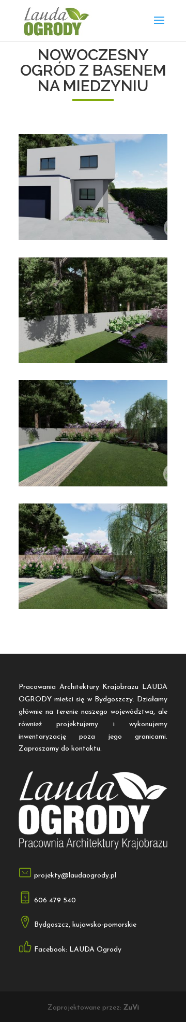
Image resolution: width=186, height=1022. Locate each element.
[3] (93, 363)
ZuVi (131, 1008)
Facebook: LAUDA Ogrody (77, 950)
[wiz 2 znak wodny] (93, 609)
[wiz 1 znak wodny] (93, 486)
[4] (93, 239)
